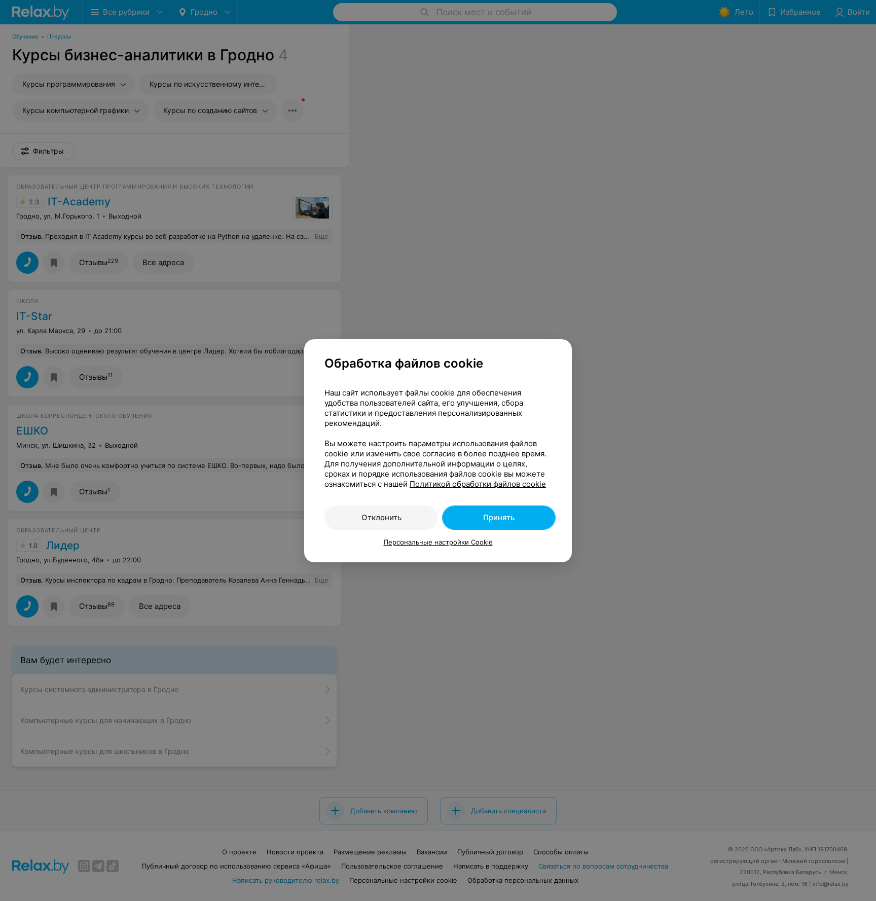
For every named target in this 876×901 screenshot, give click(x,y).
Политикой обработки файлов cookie (478, 484)
